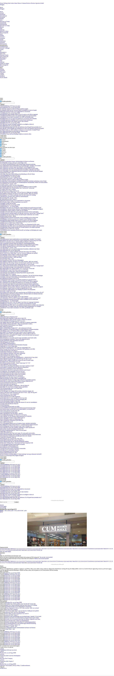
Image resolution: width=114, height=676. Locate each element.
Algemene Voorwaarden (6, 665)
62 (95, 548)
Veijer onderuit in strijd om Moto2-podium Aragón (14, 108)
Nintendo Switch (4, 55)
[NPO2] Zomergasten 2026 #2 (10, 356)
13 (19, 548)
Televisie (2, 30)
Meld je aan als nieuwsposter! (41, 558)
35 (53, 548)
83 (14, 550)
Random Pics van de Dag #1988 (12, 591)
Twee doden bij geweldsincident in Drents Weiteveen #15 (16, 381)
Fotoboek (2, 70)
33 (50, 548)
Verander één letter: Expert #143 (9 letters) (12, 374)
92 (28, 550)
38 (58, 548)
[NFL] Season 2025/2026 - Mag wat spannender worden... (16, 323)
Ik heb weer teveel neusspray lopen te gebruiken (14, 387)
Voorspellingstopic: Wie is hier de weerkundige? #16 (15, 347)
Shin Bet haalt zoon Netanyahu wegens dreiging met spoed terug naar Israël (20, 207)
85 (17, 550)
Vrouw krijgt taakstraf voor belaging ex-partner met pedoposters (17, 289)
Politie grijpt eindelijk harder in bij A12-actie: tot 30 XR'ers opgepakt (19, 114)
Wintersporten (3, 44)
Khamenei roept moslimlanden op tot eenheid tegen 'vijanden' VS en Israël (20, 165)
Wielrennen (3, 41)
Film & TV (3, 59)
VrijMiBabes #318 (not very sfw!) (10, 474)
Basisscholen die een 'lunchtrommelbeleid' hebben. (14, 441)
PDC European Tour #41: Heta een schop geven (14, 367)
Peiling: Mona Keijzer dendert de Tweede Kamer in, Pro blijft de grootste (20, 227)
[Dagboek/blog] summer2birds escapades (12, 444)
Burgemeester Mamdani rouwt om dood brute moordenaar (16, 120)
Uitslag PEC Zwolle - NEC (8, 198)
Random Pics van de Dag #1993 (10, 475)
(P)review (4, 152)
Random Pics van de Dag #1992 (10, 477)
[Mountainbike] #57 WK (8, 452)
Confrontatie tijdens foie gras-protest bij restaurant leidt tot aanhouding (19, 212)
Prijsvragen (3, 72)
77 (5, 550)
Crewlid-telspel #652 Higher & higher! (12, 455)
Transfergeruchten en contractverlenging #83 (13, 399)
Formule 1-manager (5, 48)
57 (87, 548)
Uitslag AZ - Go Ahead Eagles (9, 206)
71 (109, 548)
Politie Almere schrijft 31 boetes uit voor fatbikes (14, 210)
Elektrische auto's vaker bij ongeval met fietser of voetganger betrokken (19, 302)
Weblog (5, 3)
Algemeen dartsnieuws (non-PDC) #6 (11, 420)
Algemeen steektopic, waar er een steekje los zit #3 (15, 339)
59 (90, 548)
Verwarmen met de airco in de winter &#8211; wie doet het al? (17, 409)
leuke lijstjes (8, 551)
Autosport (2, 38)
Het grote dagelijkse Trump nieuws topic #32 (13, 318)
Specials (38, 3)
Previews (33, 3)
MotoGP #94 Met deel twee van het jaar (11, 375)
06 (8, 548)
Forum (1, 3)
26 (39, 548)
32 (48, 548)
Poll (2, 155)
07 (10, 548)
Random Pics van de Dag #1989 (12, 589)
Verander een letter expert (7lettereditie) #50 (13, 378)
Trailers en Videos (4, 63)
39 (59, 548)
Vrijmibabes (4, 405)
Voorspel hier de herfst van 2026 (9, 406)
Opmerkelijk (3, 23)
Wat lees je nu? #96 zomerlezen (10, 396)
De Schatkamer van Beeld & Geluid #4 (12, 351)
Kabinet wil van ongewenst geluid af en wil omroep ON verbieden (18, 118)
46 (70, 548)
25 (37, 548)
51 (78, 548)
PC (1, 51)
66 (101, 548)
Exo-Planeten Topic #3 (8, 437)
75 (2, 550)
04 (5, 548)
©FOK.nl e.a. (3, 668)
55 (84, 548)
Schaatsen (2, 42)
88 (22, 550)
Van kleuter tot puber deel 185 (9, 410)
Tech (1, 20)
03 (3, 548)
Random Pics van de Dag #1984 (12, 598)
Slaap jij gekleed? (6, 326)
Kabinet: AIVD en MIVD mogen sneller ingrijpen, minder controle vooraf (20, 298)
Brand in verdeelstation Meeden (9, 450)
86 (19, 550)
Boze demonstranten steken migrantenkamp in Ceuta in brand (17, 264)
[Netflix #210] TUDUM (8, 364)
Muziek (2, 27)
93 (30, 550)
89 (24, 550)
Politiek (2, 18)
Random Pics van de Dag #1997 (10, 122)
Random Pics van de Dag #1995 (10, 132)
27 (40, 548)
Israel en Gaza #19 (6, 336)
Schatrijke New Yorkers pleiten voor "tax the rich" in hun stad (17, 188)
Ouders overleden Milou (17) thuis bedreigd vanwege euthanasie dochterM (20, 454)
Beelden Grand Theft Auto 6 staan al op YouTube (14, 270)
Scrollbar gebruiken (6, 101)
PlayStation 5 (3, 58)
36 (54, 548)
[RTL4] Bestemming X (7, 343)
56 (85, 548)
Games (1, 49)
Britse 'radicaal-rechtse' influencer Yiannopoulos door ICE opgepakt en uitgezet (21, 209)
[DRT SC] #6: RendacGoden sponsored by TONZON (15, 416)
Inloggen (2, 4)
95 (33, 550)
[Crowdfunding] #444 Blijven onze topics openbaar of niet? (17, 365)
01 (0, 548)
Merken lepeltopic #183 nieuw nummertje (12, 353)
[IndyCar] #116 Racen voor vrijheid (11, 325)
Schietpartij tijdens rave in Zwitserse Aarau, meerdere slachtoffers (18, 423)
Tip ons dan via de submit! (46, 557)
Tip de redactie (3, 77)
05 (6, 548)
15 (22, 548)
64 (98, 548)
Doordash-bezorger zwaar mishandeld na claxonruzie (15, 111)
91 (27, 550)
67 (103, 548)
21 (31, 548)
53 (81, 548)
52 (79, 548)
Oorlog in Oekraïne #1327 (9, 316)
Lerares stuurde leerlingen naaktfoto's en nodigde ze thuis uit (17, 124)
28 (42, 548)
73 (112, 548)
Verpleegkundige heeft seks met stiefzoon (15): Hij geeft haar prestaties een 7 (21, 127)
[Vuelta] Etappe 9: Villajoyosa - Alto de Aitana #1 (14, 385)
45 (68, 548)
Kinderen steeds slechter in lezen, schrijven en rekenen (15, 319)
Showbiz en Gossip (5, 21)
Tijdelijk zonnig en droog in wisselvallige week (13, 162)
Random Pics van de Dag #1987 (12, 592)
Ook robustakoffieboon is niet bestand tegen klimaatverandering (17, 164)
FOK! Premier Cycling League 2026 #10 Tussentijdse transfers (18, 380)
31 (47, 548)
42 (64, 548)
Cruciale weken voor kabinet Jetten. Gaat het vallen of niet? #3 (17, 333)
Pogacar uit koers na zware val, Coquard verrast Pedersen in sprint (18, 219)
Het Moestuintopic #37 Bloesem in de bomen (13, 415)
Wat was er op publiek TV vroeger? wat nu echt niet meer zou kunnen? (19, 335)
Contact (2, 73)
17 (25, 548)
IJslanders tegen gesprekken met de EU (12, 340)
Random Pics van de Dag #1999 (10, 107)
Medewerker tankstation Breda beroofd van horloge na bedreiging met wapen (21, 230)
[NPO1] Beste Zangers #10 (9, 445)
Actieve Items (13, 3)
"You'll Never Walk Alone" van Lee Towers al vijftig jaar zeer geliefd (18, 192)
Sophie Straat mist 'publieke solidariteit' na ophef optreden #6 (17, 427)
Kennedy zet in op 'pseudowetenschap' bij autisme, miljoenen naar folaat (19, 169)
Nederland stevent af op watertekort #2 (12, 382)
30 (45, 548)
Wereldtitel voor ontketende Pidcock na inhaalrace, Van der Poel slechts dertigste (21, 171)
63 (96, 548)
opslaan (2, 104)
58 (89, 548)
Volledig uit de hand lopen (8, 412)
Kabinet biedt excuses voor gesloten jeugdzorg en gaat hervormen (18, 115)
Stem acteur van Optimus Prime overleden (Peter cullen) (15, 330)
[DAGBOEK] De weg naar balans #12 (12, 440)
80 (10, 550)
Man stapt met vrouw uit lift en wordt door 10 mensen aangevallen (18, 322)
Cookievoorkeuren (25, 665)
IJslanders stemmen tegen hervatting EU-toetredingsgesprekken (17, 167)
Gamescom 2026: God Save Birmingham (12, 185)
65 (99, 548)
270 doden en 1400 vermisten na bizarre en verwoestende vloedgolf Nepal (20, 129)
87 (20, 550)
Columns (24, 3)
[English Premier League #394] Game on (12, 417)
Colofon (2, 74)
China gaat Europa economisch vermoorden (13, 448)
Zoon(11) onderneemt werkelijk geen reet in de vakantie (15, 436)
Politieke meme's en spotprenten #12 (11, 419)
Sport (1, 34)
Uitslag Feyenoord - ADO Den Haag (11, 178)
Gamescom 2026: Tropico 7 (8, 199)
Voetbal (2, 35)
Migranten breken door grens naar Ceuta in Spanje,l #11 (16, 426)
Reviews (28, 3)
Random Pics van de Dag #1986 (12, 595)
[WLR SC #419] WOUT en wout (10, 361)
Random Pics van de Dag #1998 (10, 113)
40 (61, 548)
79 (8, 550)
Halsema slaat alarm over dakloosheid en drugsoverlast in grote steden (19, 168)
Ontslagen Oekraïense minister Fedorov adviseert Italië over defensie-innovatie (21, 293)
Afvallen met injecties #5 (8, 384)
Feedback (2, 76)
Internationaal (3, 16)
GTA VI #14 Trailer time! (8, 346)
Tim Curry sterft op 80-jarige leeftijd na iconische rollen (15, 134)
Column (4, 150)
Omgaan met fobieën (7, 342)
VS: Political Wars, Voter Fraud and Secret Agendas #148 (16, 443)
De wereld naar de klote (8, 203)
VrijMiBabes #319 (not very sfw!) (10, 106)
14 (20, 548)
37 (56, 548)
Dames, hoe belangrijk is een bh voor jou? (12, 371)
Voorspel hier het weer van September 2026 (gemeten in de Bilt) (17, 349)
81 (11, 550)
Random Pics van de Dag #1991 (12, 587)
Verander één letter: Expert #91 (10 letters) (12, 372)
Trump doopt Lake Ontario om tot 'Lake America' (14, 121)
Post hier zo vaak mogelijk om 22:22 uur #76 (13, 398)
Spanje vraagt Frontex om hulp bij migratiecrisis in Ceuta (16, 288)
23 (34, 548)
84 (16, 550)
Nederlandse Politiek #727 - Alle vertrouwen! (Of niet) (15, 328)
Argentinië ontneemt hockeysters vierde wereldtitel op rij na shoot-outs (19, 217)
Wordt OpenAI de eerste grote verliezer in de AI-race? (15, 370)
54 (82, 548)
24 (36, 548)
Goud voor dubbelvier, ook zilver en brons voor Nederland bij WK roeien (19, 224)
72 (110, 548)
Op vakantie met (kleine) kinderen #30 (11, 429)
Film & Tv (4, 144)
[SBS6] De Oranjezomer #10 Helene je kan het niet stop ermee (17, 408)
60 (92, 548)
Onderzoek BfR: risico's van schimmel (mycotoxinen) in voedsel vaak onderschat (22, 226)
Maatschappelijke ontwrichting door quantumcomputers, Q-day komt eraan (20, 434)
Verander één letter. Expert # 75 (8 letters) (12, 377)
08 (11, 548)
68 (104, 548)
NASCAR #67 (6, 389)
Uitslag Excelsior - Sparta (8, 216)
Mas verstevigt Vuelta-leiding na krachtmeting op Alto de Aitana (17, 174)
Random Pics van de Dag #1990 (12, 588)
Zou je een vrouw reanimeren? (9, 394)
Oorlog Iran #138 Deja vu (8, 350)
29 (44, 548)
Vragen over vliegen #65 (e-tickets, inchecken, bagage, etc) (17, 391)
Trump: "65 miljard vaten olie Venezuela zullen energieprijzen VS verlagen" (20, 306)
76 (3, 550)
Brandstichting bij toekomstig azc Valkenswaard (14, 131)
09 (13, 548)
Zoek (9, 3)
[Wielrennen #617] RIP (8, 395)
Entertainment (3, 24)
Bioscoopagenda (4, 32)
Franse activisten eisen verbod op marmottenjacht (14, 196)
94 (31, 550)
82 (13, 550)
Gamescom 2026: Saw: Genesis (9, 228)
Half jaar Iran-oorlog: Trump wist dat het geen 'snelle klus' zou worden (19, 214)
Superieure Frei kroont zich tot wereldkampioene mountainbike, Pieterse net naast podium (23, 182)
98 (37, 550)
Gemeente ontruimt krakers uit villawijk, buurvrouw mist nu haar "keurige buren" (22, 213)
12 (17, 548)
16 (23, 548)
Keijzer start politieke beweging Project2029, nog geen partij (17, 272)
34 (51, 548)
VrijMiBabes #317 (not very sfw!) (11, 594)
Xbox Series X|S (4, 56)
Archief (42, 3)
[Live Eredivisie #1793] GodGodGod (11, 368)
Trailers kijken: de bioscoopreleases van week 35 (13, 202)
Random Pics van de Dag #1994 (10, 473)
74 (0, 550)
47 (72, 548)
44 (67, 548)
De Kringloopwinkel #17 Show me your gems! (13, 430)
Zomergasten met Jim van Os (9, 451)
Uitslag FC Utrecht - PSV (8, 183)
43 (65, 548)
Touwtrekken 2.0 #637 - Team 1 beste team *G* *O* (15, 363)
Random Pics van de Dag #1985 (12, 596)
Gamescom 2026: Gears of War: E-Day (11, 223)
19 (28, 548)
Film (1, 28)
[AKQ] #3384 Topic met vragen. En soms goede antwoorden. (17, 433)
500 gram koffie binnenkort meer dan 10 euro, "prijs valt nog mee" (18, 392)
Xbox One (2, 53)
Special (3, 153)
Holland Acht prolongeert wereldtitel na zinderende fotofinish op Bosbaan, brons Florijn (23, 181)
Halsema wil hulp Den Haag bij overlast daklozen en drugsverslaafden (19, 329)
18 (27, 548)
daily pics (2, 551)
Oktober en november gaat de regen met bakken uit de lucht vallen (18, 337)
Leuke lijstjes (3, 506)
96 (34, 550)
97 (36, 550)
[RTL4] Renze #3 (6, 422)
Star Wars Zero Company (8, 189)
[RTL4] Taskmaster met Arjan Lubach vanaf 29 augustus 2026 (17, 332)
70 (107, 548)
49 (75, 548)
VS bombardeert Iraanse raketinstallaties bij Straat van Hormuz (17, 161)
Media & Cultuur (4, 31)
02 (2, 548)
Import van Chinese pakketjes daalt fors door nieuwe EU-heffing (18, 195)
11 (16, 548)
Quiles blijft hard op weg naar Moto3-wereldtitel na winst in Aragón (18, 110)
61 (93, 548)
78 (6, 550)
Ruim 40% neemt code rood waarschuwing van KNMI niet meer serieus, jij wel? (22, 292)
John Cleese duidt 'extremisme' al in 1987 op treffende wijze (16, 117)
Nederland (2, 14)
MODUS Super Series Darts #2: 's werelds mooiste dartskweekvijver (19, 424)
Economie (2, 17)
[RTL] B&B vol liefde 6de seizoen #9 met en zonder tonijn (17, 360)
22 (33, 548)
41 (62, 548)
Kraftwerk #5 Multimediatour (9, 447)
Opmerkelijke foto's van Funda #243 (11, 388)
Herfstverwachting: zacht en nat (9, 190)
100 (41, 550)
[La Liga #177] (6, 431)
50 (76, 548)
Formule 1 (2, 37)
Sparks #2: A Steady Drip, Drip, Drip (11, 438)
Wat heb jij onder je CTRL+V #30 (11, 354)
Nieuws (19, 3)
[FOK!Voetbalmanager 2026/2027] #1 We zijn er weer (15, 358)
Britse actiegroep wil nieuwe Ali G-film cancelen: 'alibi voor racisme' (19, 193)
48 (73, 548)
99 (39, 550)
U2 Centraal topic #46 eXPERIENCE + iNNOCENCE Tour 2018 (18, 357)
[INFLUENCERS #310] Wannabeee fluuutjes (13, 344)
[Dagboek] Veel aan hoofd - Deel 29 (11, 413)
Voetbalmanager (4, 46)
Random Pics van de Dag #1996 (10, 125)
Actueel (2, 13)
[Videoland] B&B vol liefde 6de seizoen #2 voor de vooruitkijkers (18, 402)
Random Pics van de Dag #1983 (12, 599)
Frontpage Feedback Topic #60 (10, 401)
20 (30, 548)
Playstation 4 (3, 52)
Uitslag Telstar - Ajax (7, 172)
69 (106, 548)
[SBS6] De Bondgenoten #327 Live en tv (12, 321)
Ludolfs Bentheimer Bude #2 (9, 403)
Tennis (1, 39)
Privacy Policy (16, 665)
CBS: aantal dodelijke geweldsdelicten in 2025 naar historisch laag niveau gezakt (22, 128)
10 (14, 548)
